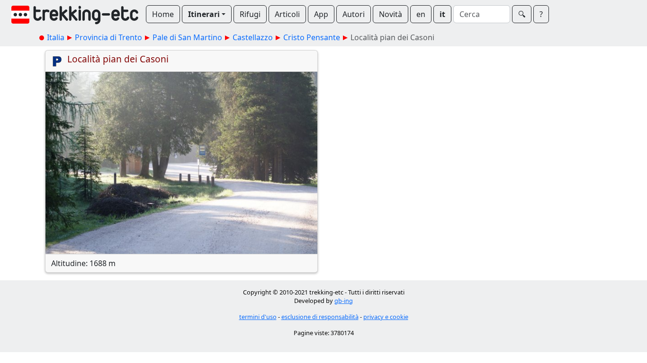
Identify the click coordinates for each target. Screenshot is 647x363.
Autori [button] (353, 14)
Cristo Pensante (311, 37)
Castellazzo (253, 37)
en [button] (420, 14)
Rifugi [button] (250, 14)
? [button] (541, 14)
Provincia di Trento (108, 37)
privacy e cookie (385, 316)
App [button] (321, 14)
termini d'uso (258, 316)
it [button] (442, 14)
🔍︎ (521, 14)
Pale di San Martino (187, 37)
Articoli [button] (287, 14)
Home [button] (163, 14)
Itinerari (204, 14)
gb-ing (343, 300)
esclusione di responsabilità (320, 316)
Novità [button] (390, 14)
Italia (55, 37)
